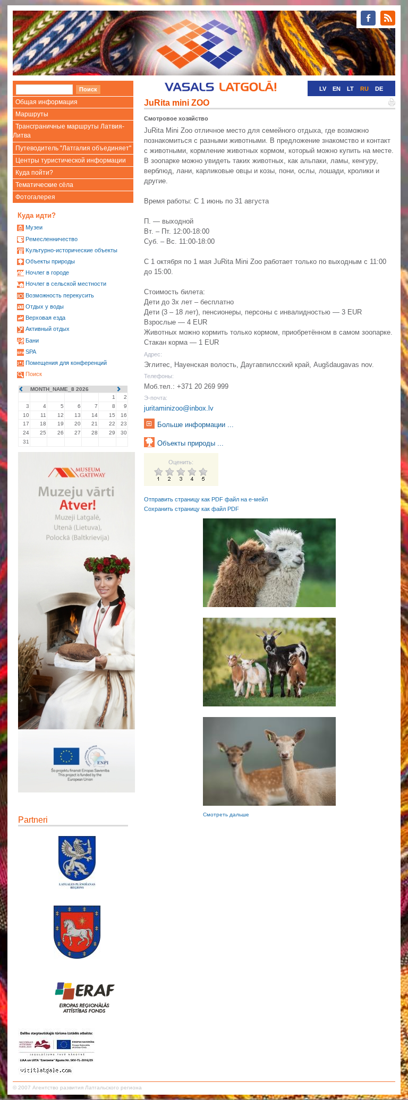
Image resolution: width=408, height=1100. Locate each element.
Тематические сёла (44, 185)
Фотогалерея (35, 197)
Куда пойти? (34, 172)
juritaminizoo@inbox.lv (179, 408)
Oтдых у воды (45, 306)
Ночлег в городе (47, 272)
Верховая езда (45, 317)
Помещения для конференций (66, 363)
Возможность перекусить (60, 295)
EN (337, 89)
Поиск (34, 374)
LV (322, 89)
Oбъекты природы (50, 261)
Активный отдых (48, 329)
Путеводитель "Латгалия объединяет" (73, 148)
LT (350, 89)
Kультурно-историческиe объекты (71, 250)
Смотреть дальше (226, 814)
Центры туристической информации (70, 160)
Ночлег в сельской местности (66, 283)
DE (379, 89)
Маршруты (31, 114)
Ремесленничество (52, 239)
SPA (31, 351)
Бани (32, 340)
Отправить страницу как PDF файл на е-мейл (206, 499)
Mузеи (34, 227)
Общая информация (46, 102)
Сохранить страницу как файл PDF (191, 509)
